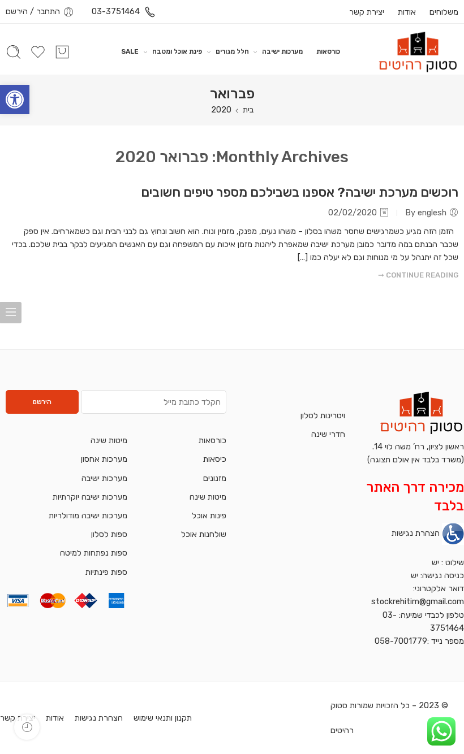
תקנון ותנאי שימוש (163, 718)
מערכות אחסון (104, 459)
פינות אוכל (209, 515)
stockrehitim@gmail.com (417, 601)
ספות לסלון (109, 534)
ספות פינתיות (106, 572)
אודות (407, 12)
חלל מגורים (232, 51)
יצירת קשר (366, 12)
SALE (130, 51)
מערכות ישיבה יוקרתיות (90, 497)
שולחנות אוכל (203, 534)
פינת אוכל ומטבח (177, 51)
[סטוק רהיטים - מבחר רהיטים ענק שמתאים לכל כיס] (417, 52)
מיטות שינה (208, 497)
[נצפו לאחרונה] (27, 727)
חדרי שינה (328, 434)
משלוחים (442, 12)
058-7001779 (401, 641)
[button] (14, 99)
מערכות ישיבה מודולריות (88, 515)
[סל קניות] (62, 52)
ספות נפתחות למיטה (93, 553)
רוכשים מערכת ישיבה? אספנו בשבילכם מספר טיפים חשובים (299, 192)
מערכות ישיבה (282, 51)
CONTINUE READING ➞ (418, 275)
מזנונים (214, 478)
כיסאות (214, 459)
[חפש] (14, 52)
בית (248, 110)
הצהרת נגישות (416, 533)
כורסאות (328, 51)
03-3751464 (116, 11)
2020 (221, 110)
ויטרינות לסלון (322, 415)
